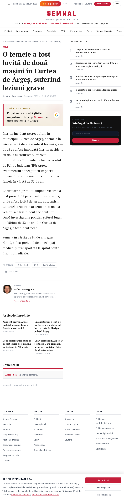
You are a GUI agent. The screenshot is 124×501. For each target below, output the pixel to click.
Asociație (78, 3)
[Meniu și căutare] (7, 4)
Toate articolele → (22, 301)
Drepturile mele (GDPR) (107, 438)
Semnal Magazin (104, 31)
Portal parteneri (72, 429)
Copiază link (13, 271)
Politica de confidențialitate (45, 494)
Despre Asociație (11, 455)
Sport (36, 439)
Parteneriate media (12, 450)
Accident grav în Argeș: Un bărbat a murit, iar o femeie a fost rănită (15, 325)
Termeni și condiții (104, 433)
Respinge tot (103, 487)
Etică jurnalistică (10, 434)
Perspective (76, 31)
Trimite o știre (71, 424)
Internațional (22, 31)
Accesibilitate (102, 443)
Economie (37, 31)
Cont (117, 3)
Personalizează (103, 494)
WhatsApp (50, 265)
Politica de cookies (105, 428)
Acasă (5, 41)
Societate (51, 31)
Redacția (7, 424)
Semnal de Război (42, 450)
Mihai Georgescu (14, 96)
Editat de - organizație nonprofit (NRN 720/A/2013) (62, 23)
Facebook (24, 265)
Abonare (95, 140)
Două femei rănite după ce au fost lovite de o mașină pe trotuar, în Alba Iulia (17, 343)
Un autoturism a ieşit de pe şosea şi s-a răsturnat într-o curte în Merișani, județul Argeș (48, 326)
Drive (89, 31)
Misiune (6, 429)
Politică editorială (11, 439)
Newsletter (70, 419)
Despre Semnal (10, 419)
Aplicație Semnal (73, 434)
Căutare (88, 3)
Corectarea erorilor (12, 445)
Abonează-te (102, 3)
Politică (8, 31)
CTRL (63, 31)
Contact (6, 460)
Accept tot (103, 480)
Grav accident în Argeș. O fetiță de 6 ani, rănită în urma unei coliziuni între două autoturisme (49, 345)
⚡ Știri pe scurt (50, 3)
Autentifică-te (12, 375)
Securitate (101, 449)
